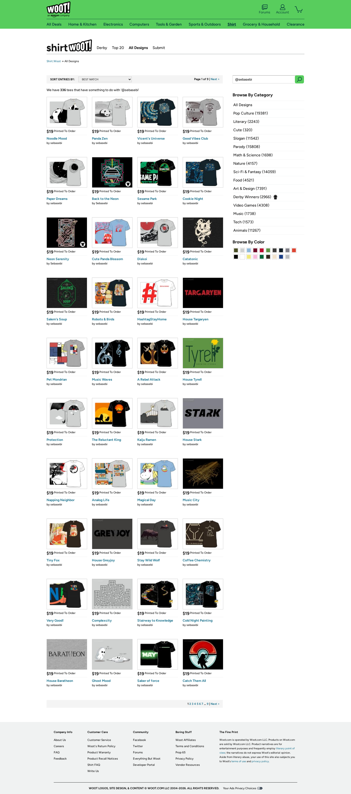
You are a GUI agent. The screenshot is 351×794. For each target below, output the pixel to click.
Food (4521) (243, 180)
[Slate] (287, 250)
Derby (102, 47)
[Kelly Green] (262, 257)
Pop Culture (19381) (250, 113)
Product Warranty (99, 752)
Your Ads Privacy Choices (239, 788)
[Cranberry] (255, 250)
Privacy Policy (184, 758)
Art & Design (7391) (250, 188)
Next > (215, 79)
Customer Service (99, 740)
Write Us (93, 771)
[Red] (262, 250)
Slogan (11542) (246, 138)
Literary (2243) (246, 121)
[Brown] (268, 257)
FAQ (56, 752)
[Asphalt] (275, 250)
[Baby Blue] (249, 250)
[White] (242, 257)
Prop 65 (181, 752)
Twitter (138, 746)
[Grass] (268, 250)
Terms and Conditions (190, 746)
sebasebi (56, 143)
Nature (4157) (245, 163)
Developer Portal (144, 765)
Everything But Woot (146, 758)
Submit (159, 47)
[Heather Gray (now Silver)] (287, 257)
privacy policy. (260, 761)
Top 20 (118, 47)
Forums (264, 12)
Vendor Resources (188, 765)
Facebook (139, 740)
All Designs (138, 47)
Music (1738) (244, 213)
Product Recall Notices (102, 758)
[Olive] (236, 250)
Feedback (60, 758)
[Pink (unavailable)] (255, 257)
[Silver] (242, 250)
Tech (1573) (243, 222)
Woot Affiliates (186, 740)
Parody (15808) (246, 146)
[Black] (236, 257)
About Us (60, 740)
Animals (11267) (247, 230)
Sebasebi (102, 203)
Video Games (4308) (251, 205)
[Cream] (275, 257)
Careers (59, 746)
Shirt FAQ (93, 765)
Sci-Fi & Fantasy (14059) (254, 172)
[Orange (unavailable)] (294, 250)
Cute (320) (242, 130)
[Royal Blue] (281, 257)
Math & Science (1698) (253, 155)
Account (282, 12)
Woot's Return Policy (101, 746)
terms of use (238, 761)
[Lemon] (249, 257)
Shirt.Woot (69, 45)
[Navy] (281, 250)
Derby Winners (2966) (252, 197)
